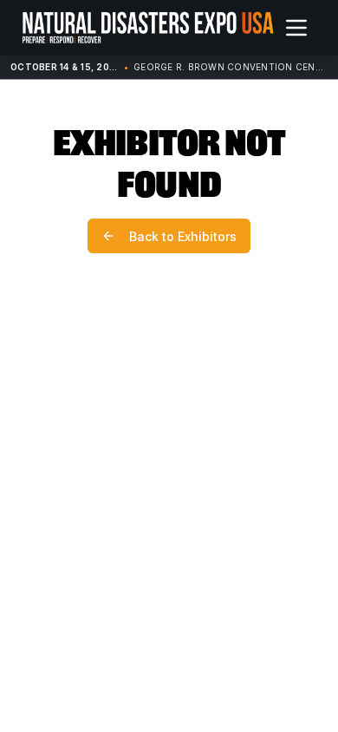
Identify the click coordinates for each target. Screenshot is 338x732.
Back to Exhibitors (183, 236)
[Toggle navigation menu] (296, 28)
